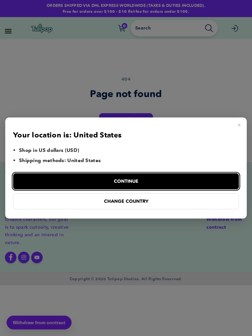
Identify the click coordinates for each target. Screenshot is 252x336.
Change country (126, 201)
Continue (126, 181)
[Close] (239, 125)
